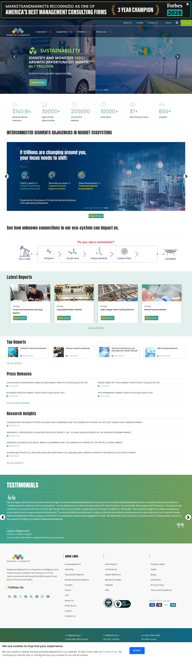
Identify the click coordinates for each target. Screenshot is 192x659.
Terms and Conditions (161, 590)
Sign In (186, 22)
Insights (69, 584)
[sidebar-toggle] (177, 23)
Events (68, 590)
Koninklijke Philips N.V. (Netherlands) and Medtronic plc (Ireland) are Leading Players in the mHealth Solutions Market (71, 452)
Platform (84, 31)
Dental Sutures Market (155, 309)
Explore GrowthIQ (42, 82)
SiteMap (109, 584)
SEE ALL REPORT (96, 328)
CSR (66, 595)
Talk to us (96, 216)
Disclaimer (156, 579)
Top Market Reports (74, 574)
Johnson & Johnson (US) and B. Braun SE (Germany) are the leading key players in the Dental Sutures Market (65, 442)
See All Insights (15, 462)
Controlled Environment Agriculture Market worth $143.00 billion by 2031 (47, 382)
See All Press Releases (18, 402)
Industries (43, 31)
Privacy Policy (110, 651)
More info (94, 655)
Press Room (70, 605)
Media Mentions (113, 574)
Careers (140, 22)
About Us (127, 22)
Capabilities (64, 31)
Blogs (153, 574)
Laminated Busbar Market (69, 309)
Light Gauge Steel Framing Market (117, 309)
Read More (20, 318)
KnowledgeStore (73, 564)
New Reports (111, 564)
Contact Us (153, 22)
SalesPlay (69, 569)
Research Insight (113, 579)
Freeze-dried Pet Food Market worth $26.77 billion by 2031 (129, 382)
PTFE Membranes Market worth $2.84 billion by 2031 (125, 392)
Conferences (111, 569)
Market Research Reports (77, 579)
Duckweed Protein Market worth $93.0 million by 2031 (35, 392)
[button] (14, 57)
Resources (103, 31)
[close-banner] (187, 4)
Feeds (153, 569)
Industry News (158, 564)
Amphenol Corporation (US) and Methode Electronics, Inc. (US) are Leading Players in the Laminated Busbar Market (69, 432)
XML (107, 590)
